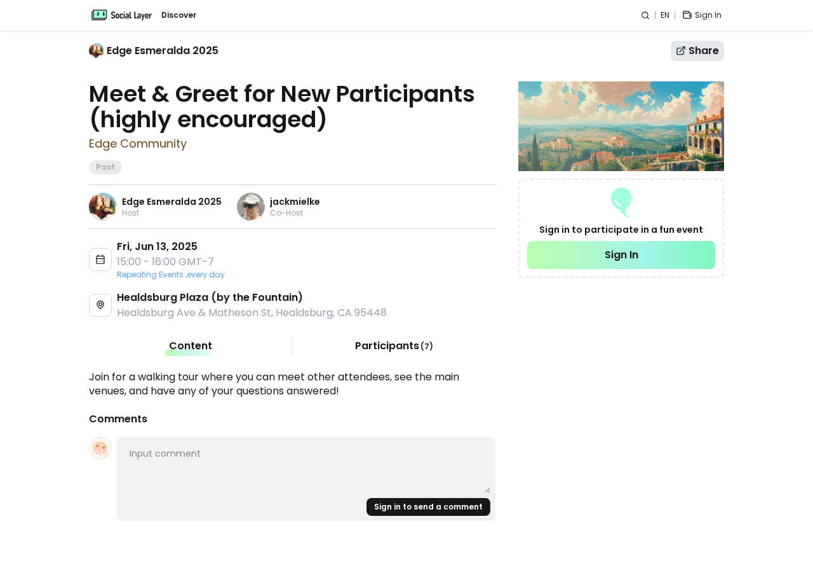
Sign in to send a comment (428, 506)
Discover (178, 15)
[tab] (190, 346)
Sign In (621, 254)
